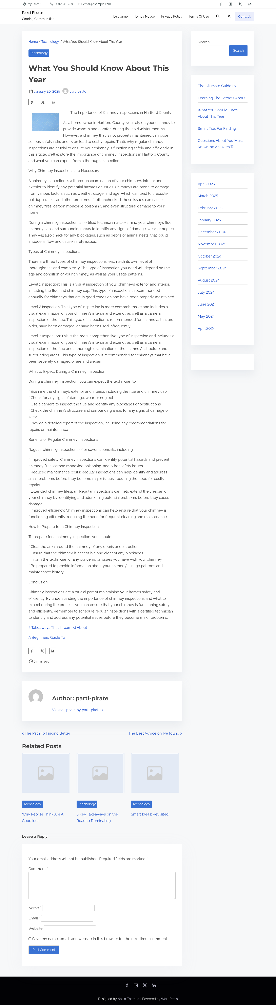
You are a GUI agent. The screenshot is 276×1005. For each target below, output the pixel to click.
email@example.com (96, 4)
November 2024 (212, 244)
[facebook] (221, 4)
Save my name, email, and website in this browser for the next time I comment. (100, 939)
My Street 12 (35, 4)
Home (33, 42)
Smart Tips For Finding (217, 128)
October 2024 (209, 256)
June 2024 (207, 304)
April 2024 (206, 328)
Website (35, 928)
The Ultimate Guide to (217, 86)
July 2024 (206, 292)
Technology (50, 42)
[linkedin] (250, 4)
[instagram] (230, 4)
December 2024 (211, 232)
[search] (217, 17)
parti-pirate (78, 91)
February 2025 (210, 208)
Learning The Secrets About (221, 98)
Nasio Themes (129, 999)
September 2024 (212, 268)
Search (204, 42)
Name (34, 908)
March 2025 (208, 196)
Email (34, 918)
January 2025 (209, 220)
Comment (38, 869)
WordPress (169, 999)
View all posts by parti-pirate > (77, 710)
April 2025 (206, 184)
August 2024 (208, 280)
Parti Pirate (32, 12)
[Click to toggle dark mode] (229, 16)
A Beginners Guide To (46, 637)
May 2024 (206, 316)
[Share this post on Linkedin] (54, 102)
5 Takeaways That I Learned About (57, 627)
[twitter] (240, 4)
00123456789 (63, 4)
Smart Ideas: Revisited (150, 814)
